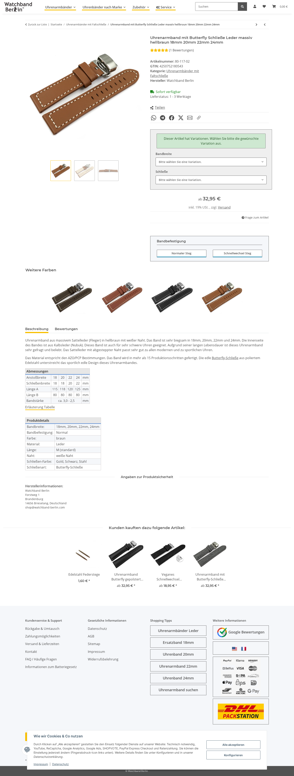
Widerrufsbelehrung (103, 659)
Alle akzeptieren (233, 744)
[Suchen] (242, 6)
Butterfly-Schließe (225, 358)
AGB (91, 636)
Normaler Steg (181, 253)
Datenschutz (60, 764)
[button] (157, 107)
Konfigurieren (233, 755)
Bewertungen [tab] (66, 329)
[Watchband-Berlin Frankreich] (244, 648)
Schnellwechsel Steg (237, 253)
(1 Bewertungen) (181, 50)
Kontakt (31, 651)
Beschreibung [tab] (36, 329)
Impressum (41, 764)
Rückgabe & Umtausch (42, 628)
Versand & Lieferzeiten (42, 644)
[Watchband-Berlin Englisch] (235, 648)
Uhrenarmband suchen (178, 689)
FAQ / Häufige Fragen (41, 659)
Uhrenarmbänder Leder (178, 630)
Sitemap (94, 644)
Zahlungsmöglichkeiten (42, 636)
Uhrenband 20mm (178, 654)
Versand (224, 207)
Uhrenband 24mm (178, 678)
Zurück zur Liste (37, 24)
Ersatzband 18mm (178, 642)
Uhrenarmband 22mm (178, 666)
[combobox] (211, 162)
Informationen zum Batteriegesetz (51, 667)
